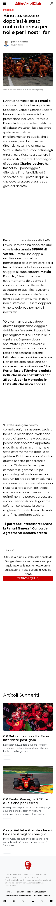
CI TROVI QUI (26, 578)
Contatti (10, 891)
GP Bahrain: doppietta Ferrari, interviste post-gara (27, 738)
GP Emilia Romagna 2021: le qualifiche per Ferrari (25, 801)
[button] (4, 3)
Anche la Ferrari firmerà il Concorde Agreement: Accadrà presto (28, 528)
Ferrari (8, 10)
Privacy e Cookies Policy (36, 891)
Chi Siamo (20, 891)
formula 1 (10, 550)
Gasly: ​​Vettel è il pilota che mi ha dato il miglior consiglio (27, 832)
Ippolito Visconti (19, 41)
